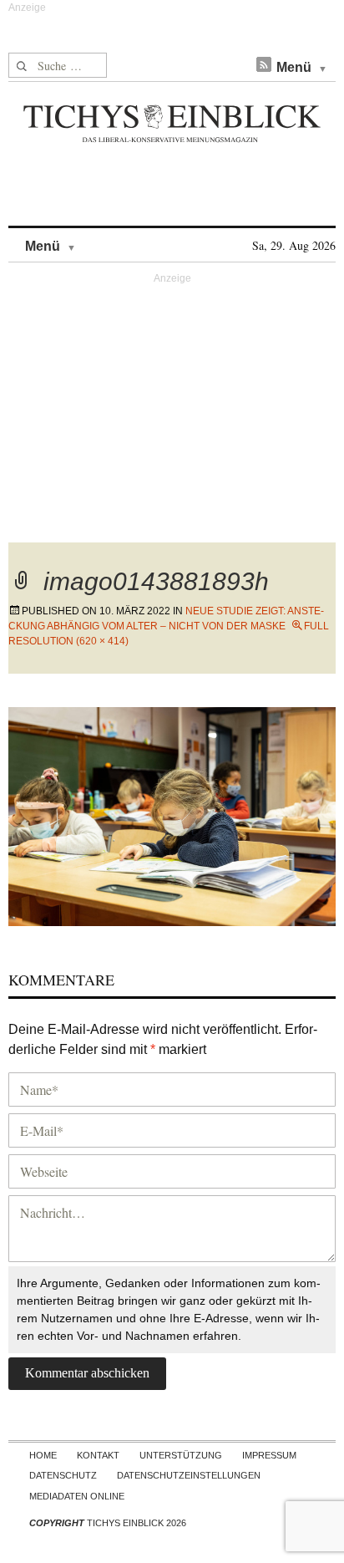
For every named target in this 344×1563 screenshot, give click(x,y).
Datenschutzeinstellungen (189, 1475)
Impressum (269, 1455)
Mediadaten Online (76, 1496)
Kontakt (98, 1455)
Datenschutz (63, 1475)
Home (43, 1455)
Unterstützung (180, 1455)
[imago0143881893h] (172, 813)
